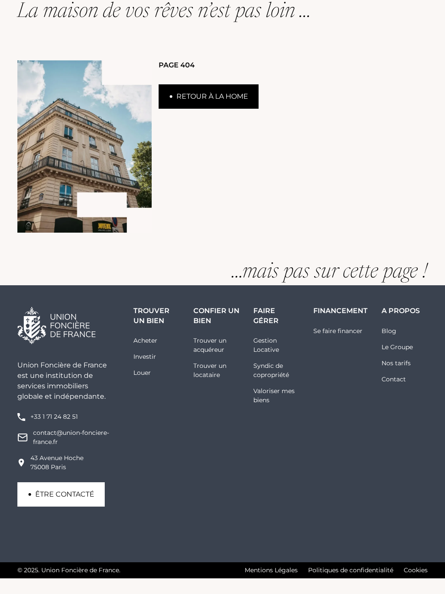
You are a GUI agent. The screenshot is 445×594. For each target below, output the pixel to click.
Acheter (145, 340)
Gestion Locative (266, 345)
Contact (394, 379)
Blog (389, 331)
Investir (144, 356)
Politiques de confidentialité (350, 570)
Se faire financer (337, 331)
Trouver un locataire (209, 370)
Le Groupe (397, 347)
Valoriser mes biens (274, 395)
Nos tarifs (396, 363)
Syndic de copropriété (271, 370)
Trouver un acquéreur (209, 345)
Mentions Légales (271, 570)
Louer (142, 373)
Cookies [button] (416, 570)
